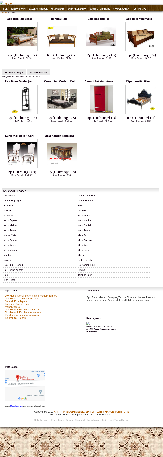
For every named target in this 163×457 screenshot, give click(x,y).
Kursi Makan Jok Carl (19, 136)
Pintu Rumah (85, 260)
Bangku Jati (59, 19)
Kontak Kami (57, 9)
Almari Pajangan (13, 200)
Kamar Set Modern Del (59, 81)
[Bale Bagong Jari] (101, 50)
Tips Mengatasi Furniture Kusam (22, 298)
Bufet (80, 205)
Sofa (6, 275)
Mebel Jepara (12, 307)
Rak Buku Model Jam (19, 81)
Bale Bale (9, 205)
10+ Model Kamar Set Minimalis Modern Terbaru (31, 295)
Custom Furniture (100, 9)
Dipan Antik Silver (138, 81)
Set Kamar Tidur (86, 265)
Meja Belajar (10, 240)
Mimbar (8, 255)
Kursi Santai (84, 225)
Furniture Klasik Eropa (17, 304)
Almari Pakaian (86, 200)
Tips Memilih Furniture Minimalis (22, 309)
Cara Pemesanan (77, 9)
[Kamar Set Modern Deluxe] (61, 113)
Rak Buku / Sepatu (14, 265)
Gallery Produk (38, 9)
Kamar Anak (10, 215)
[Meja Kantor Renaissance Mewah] (61, 167)
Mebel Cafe (10, 235)
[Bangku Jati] (61, 50)
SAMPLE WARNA (121, 9)
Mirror (81, 255)
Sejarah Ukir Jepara (16, 318)
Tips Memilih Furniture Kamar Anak (24, 312)
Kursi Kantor (84, 220)
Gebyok (82, 210)
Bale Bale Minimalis (138, 19)
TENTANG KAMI (18, 9)
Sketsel (82, 270)
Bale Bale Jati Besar (19, 19)
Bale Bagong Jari (99, 19)
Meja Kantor (10, 245)
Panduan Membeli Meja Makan (22, 315)
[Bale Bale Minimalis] (141, 50)
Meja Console (85, 240)
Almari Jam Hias (86, 195)
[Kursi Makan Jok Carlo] (22, 167)
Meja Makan (10, 250)
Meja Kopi (83, 245)
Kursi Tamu (10, 230)
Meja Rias (83, 250)
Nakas (7, 260)
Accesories (10, 195)
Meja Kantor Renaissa (59, 136)
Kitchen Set (84, 215)
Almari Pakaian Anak (98, 81)
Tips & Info (9, 280)
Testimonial (139, 9)
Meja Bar (82, 235)
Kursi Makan (10, 225)
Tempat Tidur (85, 275)
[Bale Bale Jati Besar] (22, 50)
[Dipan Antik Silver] (141, 113)
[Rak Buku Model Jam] (22, 113)
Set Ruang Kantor (13, 270)
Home (5, 9)
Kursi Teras (84, 230)
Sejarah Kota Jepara (16, 301)
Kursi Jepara (10, 220)
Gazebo (8, 210)
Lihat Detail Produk (25, 65)
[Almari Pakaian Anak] (101, 113)
